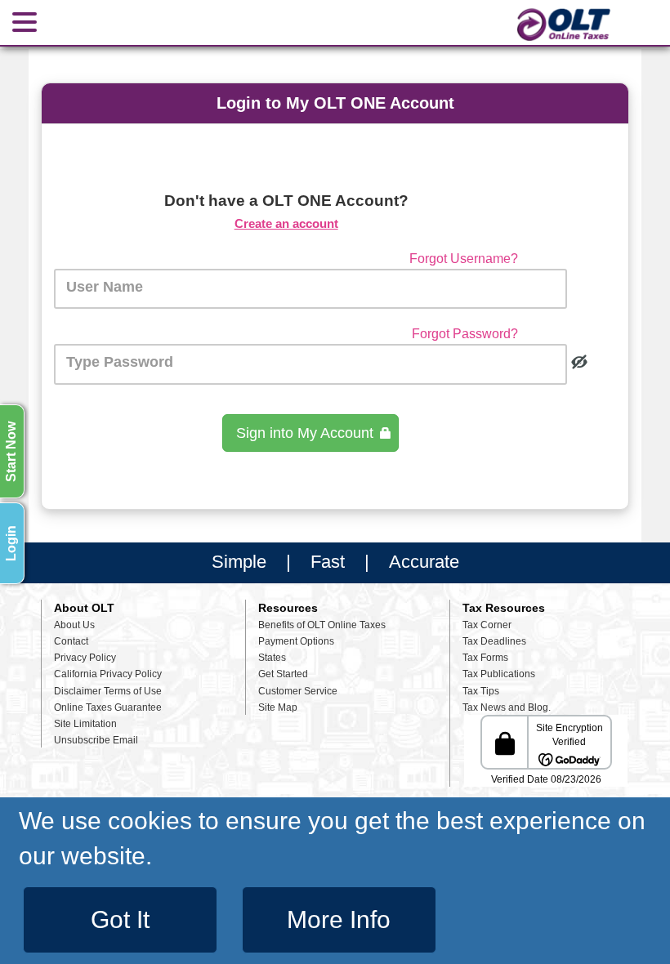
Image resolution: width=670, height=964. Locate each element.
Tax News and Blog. (506, 707)
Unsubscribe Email (96, 740)
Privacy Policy (85, 657)
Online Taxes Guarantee (108, 707)
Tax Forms (485, 657)
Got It (120, 919)
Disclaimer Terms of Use (108, 691)
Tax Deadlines (494, 641)
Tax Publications (498, 674)
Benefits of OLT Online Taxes (322, 625)
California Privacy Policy (108, 674)
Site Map (277, 707)
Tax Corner (486, 625)
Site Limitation (85, 724)
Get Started (283, 674)
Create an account (286, 223)
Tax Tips (480, 691)
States (272, 657)
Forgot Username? (463, 259)
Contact (71, 641)
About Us (74, 625)
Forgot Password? (465, 334)
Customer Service (297, 691)
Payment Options (296, 641)
